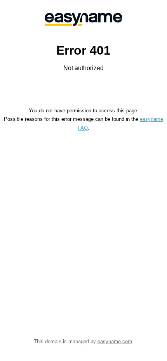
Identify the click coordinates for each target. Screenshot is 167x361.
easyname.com (114, 341)
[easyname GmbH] (83, 19)
